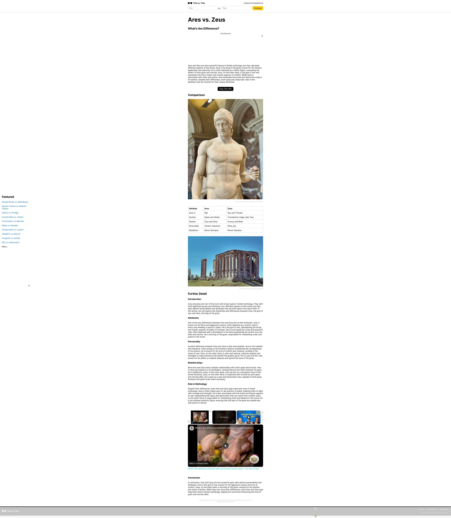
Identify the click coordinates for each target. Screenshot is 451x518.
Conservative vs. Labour (12, 229)
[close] (270, 508)
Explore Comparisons (253, 3)
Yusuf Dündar (250, 289)
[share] (258, 430)
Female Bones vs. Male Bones (15, 202)
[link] (191, 428)
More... (5, 246)
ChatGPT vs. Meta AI (11, 234)
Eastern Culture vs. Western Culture (14, 207)
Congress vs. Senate (11, 238)
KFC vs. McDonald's (11, 242)
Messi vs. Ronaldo (10, 225)
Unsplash (260, 201)
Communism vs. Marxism (13, 221)
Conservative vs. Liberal (12, 217)
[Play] (189, 422)
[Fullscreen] (210, 422)
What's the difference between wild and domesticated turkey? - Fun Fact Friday (225, 428)
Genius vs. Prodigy (10, 213)
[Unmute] (192, 422)
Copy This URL (225, 89)
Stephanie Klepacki (248, 201)
